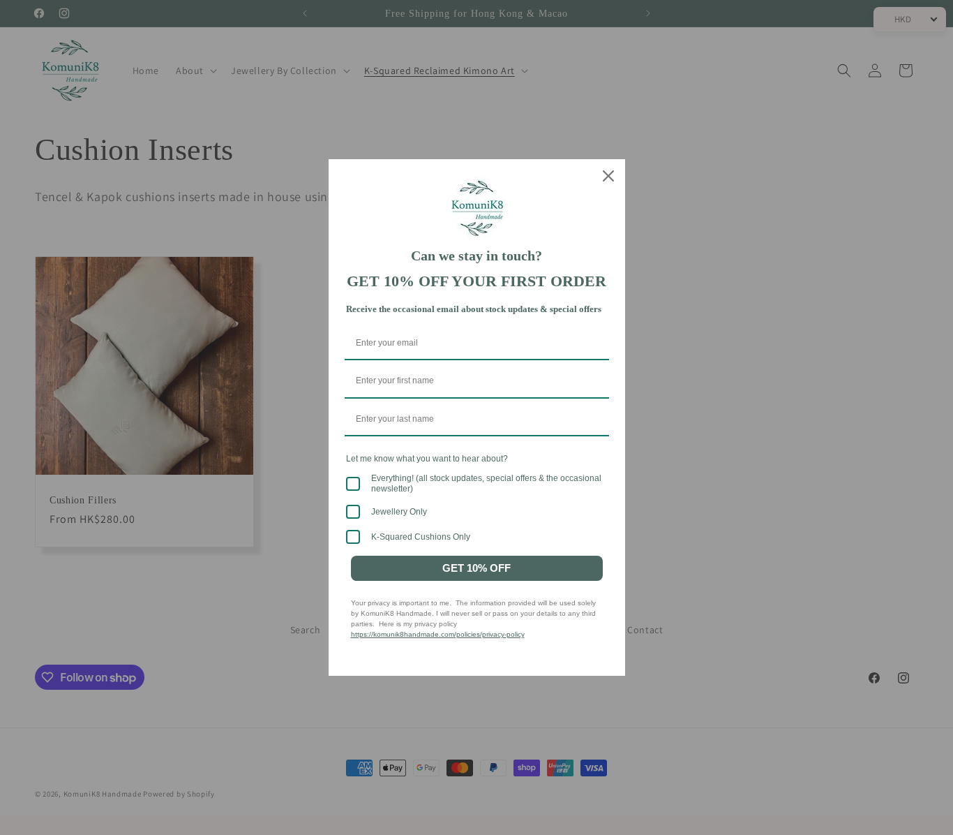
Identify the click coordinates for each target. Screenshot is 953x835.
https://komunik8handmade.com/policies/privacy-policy (438, 634)
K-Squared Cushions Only (420, 537)
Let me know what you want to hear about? (427, 459)
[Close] (608, 176)
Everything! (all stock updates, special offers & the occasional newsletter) (486, 483)
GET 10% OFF (476, 568)
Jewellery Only (399, 512)
